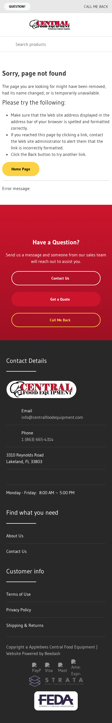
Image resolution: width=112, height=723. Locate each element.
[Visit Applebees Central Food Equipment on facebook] (8, 477)
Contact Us (60, 278)
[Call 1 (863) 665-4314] (69, 6)
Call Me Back (96, 6)
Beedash (52, 653)
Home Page (20, 169)
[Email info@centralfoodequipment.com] (58, 6)
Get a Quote (60, 299)
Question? (17, 6)
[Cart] (104, 24)
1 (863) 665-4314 (37, 439)
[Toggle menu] (7, 24)
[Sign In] (92, 24)
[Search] (7, 44)
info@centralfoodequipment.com (52, 417)
